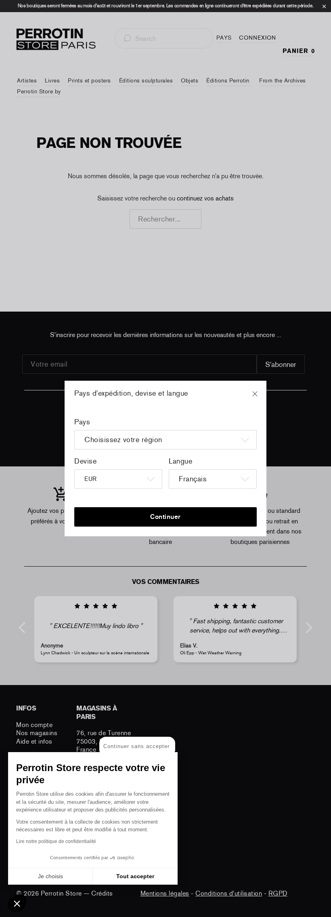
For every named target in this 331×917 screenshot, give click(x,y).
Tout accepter (135, 876)
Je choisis (50, 876)
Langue (180, 461)
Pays (82, 422)
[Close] (262, 397)
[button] (17, 903)
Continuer (165, 516)
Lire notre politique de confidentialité (56, 841)
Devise (85, 461)
